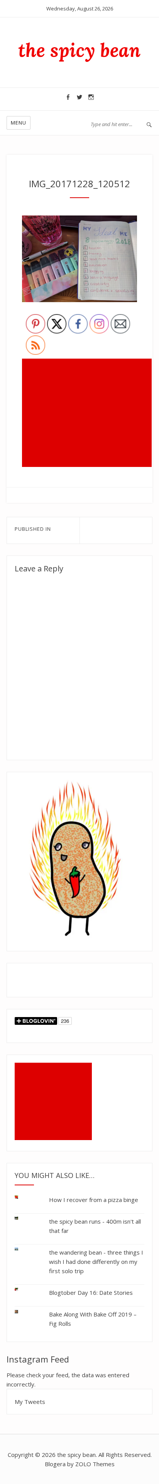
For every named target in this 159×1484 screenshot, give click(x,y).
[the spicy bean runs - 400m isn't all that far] (22, 1218)
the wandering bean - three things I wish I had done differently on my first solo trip (96, 1261)
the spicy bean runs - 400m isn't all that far (95, 1225)
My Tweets (30, 1401)
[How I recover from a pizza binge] (22, 1198)
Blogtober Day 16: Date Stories (91, 1292)
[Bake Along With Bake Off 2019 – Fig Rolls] (22, 1310)
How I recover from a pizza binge (93, 1200)
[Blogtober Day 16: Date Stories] (22, 1289)
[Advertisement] (88, 413)
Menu (18, 122)
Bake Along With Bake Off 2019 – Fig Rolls (93, 1318)
